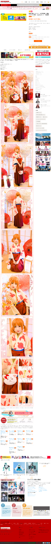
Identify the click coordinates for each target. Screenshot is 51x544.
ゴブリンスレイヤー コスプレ (32, 494)
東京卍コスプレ (30, 489)
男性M (36, 38)
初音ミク (6, 523)
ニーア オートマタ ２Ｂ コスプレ (40, 119)
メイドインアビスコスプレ (31, 490)
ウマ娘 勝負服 (38, 121)
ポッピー (39, 524)
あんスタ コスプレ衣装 (31, 487)
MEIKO (18, 523)
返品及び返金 (21, 534)
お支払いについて (21, 531)
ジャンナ (36, 524)
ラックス (31, 524)
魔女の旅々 (40, 491)
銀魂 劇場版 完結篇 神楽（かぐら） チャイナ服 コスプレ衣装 (12, 452)
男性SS (42, 38)
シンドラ (24, 524)
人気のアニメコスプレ (32, 529)
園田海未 (2, 524)
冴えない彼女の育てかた (38, 89)
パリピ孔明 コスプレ (42, 488)
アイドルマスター (38, 78)
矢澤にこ (42, 523)
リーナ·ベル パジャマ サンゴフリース (41, 130)
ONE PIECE (37, 79)
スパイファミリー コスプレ (43, 489)
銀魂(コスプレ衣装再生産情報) (27, 8)
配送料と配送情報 (21, 532)
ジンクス (33, 524)
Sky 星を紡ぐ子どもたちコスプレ (32, 491)
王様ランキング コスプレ (31, 495)
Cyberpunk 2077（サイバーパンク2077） (41, 87)
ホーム (14, 8)
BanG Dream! (37, 80)
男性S (39, 38)
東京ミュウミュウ (38, 82)
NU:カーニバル (37, 81)
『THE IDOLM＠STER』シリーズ (39, 72)
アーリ (12, 524)
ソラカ (21, 524)
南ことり (48, 523)
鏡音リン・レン (10, 523)
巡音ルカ (15, 523)
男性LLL (33, 38)
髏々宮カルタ (33, 523)
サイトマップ (30, 538)
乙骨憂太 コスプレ (38, 112)
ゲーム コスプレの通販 (32, 531)
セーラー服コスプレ (31, 532)
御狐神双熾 (29, 523)
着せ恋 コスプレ (41, 487)
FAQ (19, 537)
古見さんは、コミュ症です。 (39, 88)
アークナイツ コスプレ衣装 (31, 488)
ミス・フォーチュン (17, 524)
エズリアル (27, 524)
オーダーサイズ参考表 (34, 35)
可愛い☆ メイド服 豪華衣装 (32, 535)
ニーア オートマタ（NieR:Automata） (40, 86)
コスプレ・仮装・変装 (19, 8)
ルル (41, 524)
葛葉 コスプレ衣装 (43, 94)
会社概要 (20, 529)
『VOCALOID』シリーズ (38, 73)
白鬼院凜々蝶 (25, 523)
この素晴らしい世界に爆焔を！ (43, 490)
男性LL (30, 38)
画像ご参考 (30, 33)
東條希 (45, 523)
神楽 (33, 8)
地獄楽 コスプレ (30, 493)
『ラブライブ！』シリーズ (39, 74)
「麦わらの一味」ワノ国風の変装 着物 (41, 123)
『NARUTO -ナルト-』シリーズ (39, 71)
